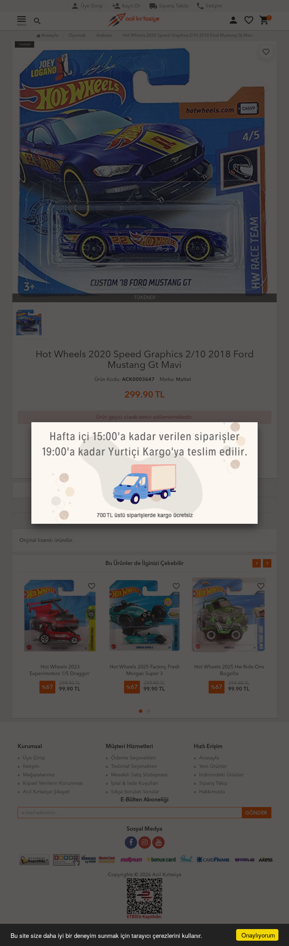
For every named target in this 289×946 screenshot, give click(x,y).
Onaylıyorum (258, 934)
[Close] (257, 422)
